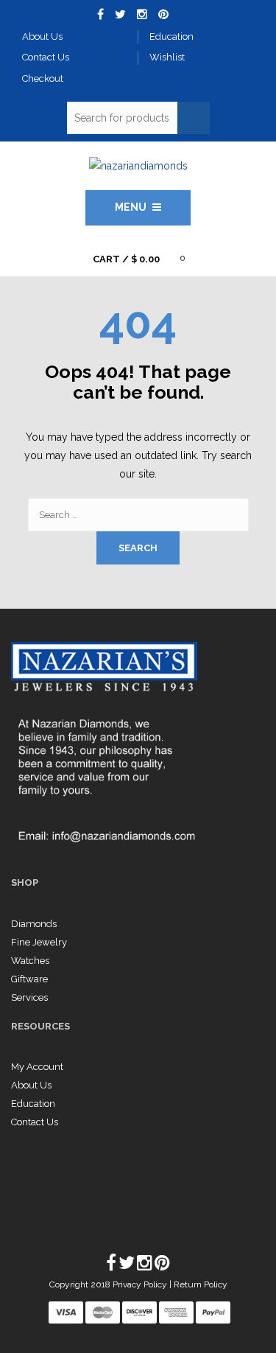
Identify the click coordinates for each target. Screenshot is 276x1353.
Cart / (126, 259)
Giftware (29, 979)
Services (29, 997)
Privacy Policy (141, 1284)
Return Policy (200, 1284)
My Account (37, 1066)
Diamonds (34, 923)
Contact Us (34, 1122)
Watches (30, 960)
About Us (31, 1085)
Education (33, 1103)
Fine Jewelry (39, 942)
